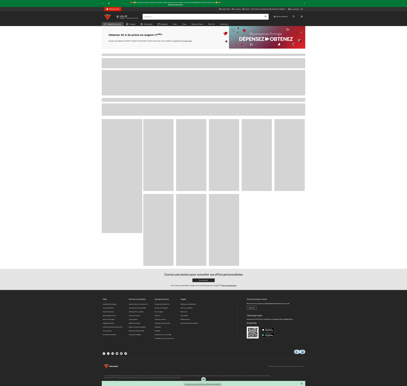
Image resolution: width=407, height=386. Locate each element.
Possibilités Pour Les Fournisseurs (164, 338)
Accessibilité (184, 315)
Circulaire (132, 24)
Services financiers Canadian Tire (138, 304)
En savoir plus (252, 323)
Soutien (247, 9)
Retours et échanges (109, 319)
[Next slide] (304, 3)
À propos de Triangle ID (161, 308)
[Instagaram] (112, 353)
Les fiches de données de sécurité (112, 327)
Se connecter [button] (294, 9)
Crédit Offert (225, 9)
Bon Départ (158, 327)
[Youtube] (117, 353)
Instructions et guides (135, 334)
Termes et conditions (187, 308)
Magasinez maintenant (175, 4)
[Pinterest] (121, 353)
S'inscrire (252, 308)
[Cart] (302, 16)
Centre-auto (224, 24)
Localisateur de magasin (110, 304)
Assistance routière (134, 315)
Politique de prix (185, 319)
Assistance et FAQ (108, 308)
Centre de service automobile (137, 308)
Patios (175, 24)
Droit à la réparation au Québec (189, 323)
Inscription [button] (237, 9)
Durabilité (157, 331)
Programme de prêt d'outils (136, 331)
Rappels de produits (108, 323)
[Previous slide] (103, 3)
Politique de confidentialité (188, 304)
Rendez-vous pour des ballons (137, 327)
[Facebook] (104, 353)
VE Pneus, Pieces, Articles (136, 312)
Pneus (184, 24)
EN (302, 9)
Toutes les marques (160, 319)
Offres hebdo (147, 24)
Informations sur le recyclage (163, 334)
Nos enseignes (159, 312)
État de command (281, 16)
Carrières (157, 315)
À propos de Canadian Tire (162, 304)
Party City (211, 24)
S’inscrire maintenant (228, 285)
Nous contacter (107, 331)
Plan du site (184, 312)
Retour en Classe (197, 24)
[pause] (109, 3)
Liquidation (164, 24)
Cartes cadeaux (133, 319)
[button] (265, 16)
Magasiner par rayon (114, 24)
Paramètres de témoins (109, 334)
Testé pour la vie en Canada (162, 323)
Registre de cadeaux (134, 323)
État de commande (108, 312)
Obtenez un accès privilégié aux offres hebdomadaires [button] (202, 384)
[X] (108, 353)
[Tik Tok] (125, 353)
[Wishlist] (294, 16)
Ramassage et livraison (109, 315)
